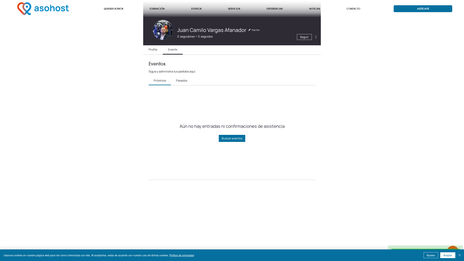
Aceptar (447, 255)
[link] (160, 80)
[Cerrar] (459, 255)
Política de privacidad (181, 255)
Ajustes (431, 255)
